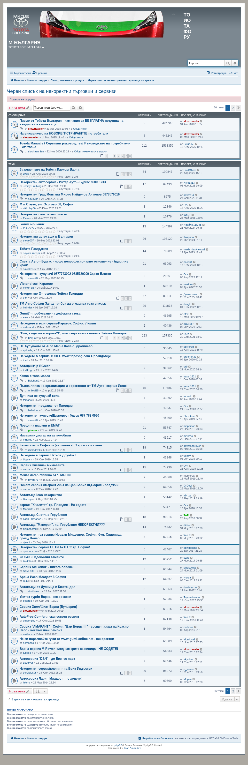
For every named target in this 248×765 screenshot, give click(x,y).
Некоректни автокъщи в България (46, 236)
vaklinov (28, 634)
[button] (238, 108)
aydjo (26, 173)
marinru (188, 284)
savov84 (33, 198)
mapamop (189, 426)
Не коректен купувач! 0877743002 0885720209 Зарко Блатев (65, 274)
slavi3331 (189, 323)
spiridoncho (30, 551)
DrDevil (188, 485)
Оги (186, 204)
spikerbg (28, 350)
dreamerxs (190, 356)
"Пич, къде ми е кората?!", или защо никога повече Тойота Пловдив (73, 333)
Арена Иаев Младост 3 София (43, 577)
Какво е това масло (35, 376)
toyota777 (34, 479)
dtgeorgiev (29, 620)
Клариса (189, 237)
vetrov (27, 469)
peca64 (188, 262)
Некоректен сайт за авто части (43, 214)
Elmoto (27, 218)
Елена (32, 337)
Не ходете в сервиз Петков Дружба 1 (48, 455)
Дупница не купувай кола (39, 396)
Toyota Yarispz (31, 253)
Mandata (28, 509)
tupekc (27, 652)
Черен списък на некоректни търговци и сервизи (61, 91)
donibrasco (34, 591)
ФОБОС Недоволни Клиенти (42, 557)
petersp (27, 600)
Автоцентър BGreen (35, 366)
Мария (188, 679)
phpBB (118, 745)
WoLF (187, 214)
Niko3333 (189, 182)
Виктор (27, 499)
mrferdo (27, 439)
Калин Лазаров (32, 519)
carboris (28, 489)
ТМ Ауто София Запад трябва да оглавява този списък (63, 303)
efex (25, 317)
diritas (187, 525)
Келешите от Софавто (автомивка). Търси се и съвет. (61, 445)
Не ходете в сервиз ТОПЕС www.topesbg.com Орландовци (65, 356)
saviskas (28, 269)
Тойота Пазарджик (34, 249)
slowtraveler (36, 128)
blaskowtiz (190, 567)
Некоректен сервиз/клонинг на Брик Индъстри (56, 668)
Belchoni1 (33, 380)
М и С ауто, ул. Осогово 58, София (47, 204)
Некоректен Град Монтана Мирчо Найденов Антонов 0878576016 (70, 194)
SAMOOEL (29, 571)
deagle (187, 304)
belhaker (33, 410)
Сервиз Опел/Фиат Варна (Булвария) (48, 606)
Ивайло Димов (193, 224)
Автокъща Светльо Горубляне (43, 515)
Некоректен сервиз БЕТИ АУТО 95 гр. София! (55, 547)
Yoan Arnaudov (132, 748)
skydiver (28, 662)
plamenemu (30, 528)
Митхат (188, 495)
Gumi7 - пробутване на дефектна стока (50, 313)
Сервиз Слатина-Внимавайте (42, 465)
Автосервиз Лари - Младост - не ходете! (51, 678)
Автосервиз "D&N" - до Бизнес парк (47, 658)
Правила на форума (22, 99)
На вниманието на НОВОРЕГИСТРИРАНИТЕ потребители (64, 133)
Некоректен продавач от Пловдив (46, 405)
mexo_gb (28, 287)
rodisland (28, 327)
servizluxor (29, 672)
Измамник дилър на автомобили (45, 435)
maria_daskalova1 (194, 249)
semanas (28, 642)
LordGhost (190, 170)
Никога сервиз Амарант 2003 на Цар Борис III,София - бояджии (69, 485)
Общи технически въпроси (90, 151)
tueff (25, 360)
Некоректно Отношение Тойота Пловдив (51, 293)
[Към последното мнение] (201, 121)
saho (186, 557)
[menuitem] (39, 73)
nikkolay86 (29, 208)
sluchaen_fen (36, 151)
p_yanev (189, 669)
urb (185, 366)
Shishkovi (189, 416)
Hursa (187, 577)
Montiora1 (189, 639)
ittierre (26, 682)
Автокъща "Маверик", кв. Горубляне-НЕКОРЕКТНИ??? (62, 524)
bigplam (27, 459)
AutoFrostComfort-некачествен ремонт (49, 616)
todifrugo (28, 370)
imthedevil (34, 450)
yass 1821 (190, 376)
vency (187, 455)
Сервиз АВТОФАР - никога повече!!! (48, 567)
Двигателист (191, 294)
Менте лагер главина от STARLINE (46, 475)
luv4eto (27, 561)
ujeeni (26, 542)
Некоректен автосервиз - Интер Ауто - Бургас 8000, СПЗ (63, 182)
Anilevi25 (33, 390)
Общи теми (80, 128)
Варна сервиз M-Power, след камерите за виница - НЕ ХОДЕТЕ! (69, 649)
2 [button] (233, 107)
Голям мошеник (32, 224)
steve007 (28, 240)
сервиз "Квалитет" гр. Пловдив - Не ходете (53, 505)
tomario (27, 399)
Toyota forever (192, 445)
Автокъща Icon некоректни (41, 495)
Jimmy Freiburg (32, 186)
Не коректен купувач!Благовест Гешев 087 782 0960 (59, 415)
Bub (25, 580)
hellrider (27, 307)
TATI (186, 515)
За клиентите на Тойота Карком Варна (49, 169)
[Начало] (96, 23)
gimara (32, 430)
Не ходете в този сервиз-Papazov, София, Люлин (58, 323)
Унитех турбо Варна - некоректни (45, 597)
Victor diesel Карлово (36, 283)
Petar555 (189, 143)
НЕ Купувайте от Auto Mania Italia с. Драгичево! (56, 346)
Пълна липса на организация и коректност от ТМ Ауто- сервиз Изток (73, 386)
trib (25, 297)
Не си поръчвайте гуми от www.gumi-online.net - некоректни (67, 639)
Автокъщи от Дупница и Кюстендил (47, 587)
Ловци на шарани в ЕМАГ (40, 425)
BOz (186, 333)
